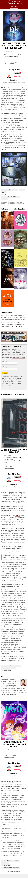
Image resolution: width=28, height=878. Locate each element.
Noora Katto (16, 867)
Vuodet (17, 515)
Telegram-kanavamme (18, 357)
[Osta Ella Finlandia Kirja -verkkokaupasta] (9, 74)
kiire (5, 860)
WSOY (5, 455)
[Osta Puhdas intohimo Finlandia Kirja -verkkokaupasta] (9, 478)
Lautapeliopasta (21, 688)
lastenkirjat (16, 860)
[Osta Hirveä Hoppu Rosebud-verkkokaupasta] (18, 767)
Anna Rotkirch (13, 461)
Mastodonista (5, 694)
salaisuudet (15, 190)
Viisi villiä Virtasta (6, 790)
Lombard (14, 55)
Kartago (6, 51)
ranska (5, 199)
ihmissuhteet (7, 665)
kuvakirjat (9, 860)
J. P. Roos (20, 461)
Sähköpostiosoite (8, 367)
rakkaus (13, 668)
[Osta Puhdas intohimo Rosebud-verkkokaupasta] (18, 478)
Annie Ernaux (7, 670)
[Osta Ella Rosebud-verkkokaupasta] (18, 74)
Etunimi (4, 361)
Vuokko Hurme (8, 867)
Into (5, 750)
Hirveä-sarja (7, 865)
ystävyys (4, 192)
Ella (5, 194)
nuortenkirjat (7, 190)
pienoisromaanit (6, 668)
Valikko (14, 6)
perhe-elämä (5, 863)
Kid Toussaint (16, 196)
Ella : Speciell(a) (5, 88)
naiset (19, 665)
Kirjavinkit (15, 1)
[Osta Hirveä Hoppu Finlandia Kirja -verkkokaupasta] (9, 767)
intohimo (14, 665)
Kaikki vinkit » (18, 326)
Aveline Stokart (8, 196)
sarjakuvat (21, 190)
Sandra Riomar (13, 56)
